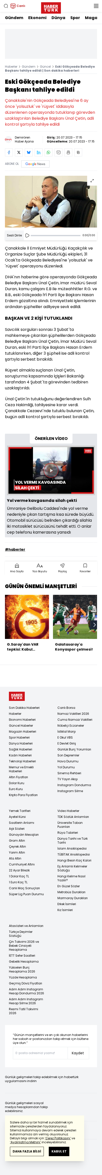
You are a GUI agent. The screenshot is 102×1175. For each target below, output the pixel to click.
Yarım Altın (17, 852)
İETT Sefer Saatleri (22, 955)
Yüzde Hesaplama (23, 977)
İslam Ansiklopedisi (72, 848)
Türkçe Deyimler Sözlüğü (20, 934)
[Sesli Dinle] (27, 235)
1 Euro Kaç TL (18, 882)
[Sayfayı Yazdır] (68, 152)
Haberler (11, 66)
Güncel (45, 66)
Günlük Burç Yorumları (74, 749)
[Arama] (6, 6)
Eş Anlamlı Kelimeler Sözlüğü (72, 868)
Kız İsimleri (65, 910)
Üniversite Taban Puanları (70, 825)
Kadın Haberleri (20, 755)
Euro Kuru (16, 789)
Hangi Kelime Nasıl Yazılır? (71, 878)
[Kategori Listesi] (96, 6)
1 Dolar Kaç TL (19, 876)
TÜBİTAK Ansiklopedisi (73, 854)
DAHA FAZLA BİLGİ (27, 1151)
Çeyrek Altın (17, 846)
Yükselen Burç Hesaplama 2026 (22, 969)
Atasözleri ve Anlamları (26, 926)
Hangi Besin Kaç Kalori (74, 860)
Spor (75, 18)
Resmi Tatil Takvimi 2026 (23, 1011)
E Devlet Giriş (66, 743)
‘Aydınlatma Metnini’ (25, 1142)
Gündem (14, 18)
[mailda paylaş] (58, 152)
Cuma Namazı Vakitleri (74, 719)
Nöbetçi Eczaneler (70, 725)
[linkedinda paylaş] (39, 152)
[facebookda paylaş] (9, 152)
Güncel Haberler (21, 725)
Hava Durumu (67, 761)
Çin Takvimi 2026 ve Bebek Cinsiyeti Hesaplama (24, 946)
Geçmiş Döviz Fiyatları (25, 983)
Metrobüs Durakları (71, 892)
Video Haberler (68, 811)
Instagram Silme (70, 791)
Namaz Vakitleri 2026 (73, 714)
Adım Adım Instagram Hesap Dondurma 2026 (26, 991)
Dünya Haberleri (21, 743)
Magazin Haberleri (22, 731)
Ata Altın (15, 858)
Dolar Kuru (16, 783)
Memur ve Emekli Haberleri (21, 769)
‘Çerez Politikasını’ (58, 1138)
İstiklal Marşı (66, 731)
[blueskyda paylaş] (29, 152)
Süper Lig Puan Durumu (26, 894)
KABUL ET (59, 1151)
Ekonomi (37, 18)
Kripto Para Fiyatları (23, 795)
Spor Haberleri (19, 737)
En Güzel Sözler (68, 886)
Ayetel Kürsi (17, 817)
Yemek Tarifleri (19, 811)
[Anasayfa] (17, 696)
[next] (94, 624)
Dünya (58, 18)
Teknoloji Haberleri (22, 761)
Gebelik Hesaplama (24, 961)
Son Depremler (68, 755)
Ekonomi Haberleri (22, 719)
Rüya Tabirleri (67, 833)
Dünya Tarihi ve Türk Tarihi (72, 840)
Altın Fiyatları (18, 777)
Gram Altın (17, 840)
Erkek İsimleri (66, 904)
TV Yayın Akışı (67, 779)
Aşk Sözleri (17, 829)
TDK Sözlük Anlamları (73, 817)
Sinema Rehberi (69, 773)
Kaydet (78, 1053)
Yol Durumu (66, 767)
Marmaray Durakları (72, 898)
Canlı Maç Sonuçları (24, 888)
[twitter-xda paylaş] (19, 152)
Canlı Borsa (66, 708)
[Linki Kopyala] (78, 152)
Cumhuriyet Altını (22, 864)
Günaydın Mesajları (24, 834)
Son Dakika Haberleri (24, 708)
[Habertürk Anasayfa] (51, 7)
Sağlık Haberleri (20, 749)
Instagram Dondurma (74, 785)
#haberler (15, 549)
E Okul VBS (65, 737)
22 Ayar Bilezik (19, 870)
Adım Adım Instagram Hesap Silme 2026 (26, 1001)
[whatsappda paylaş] (48, 152)
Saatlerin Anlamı (21, 823)
